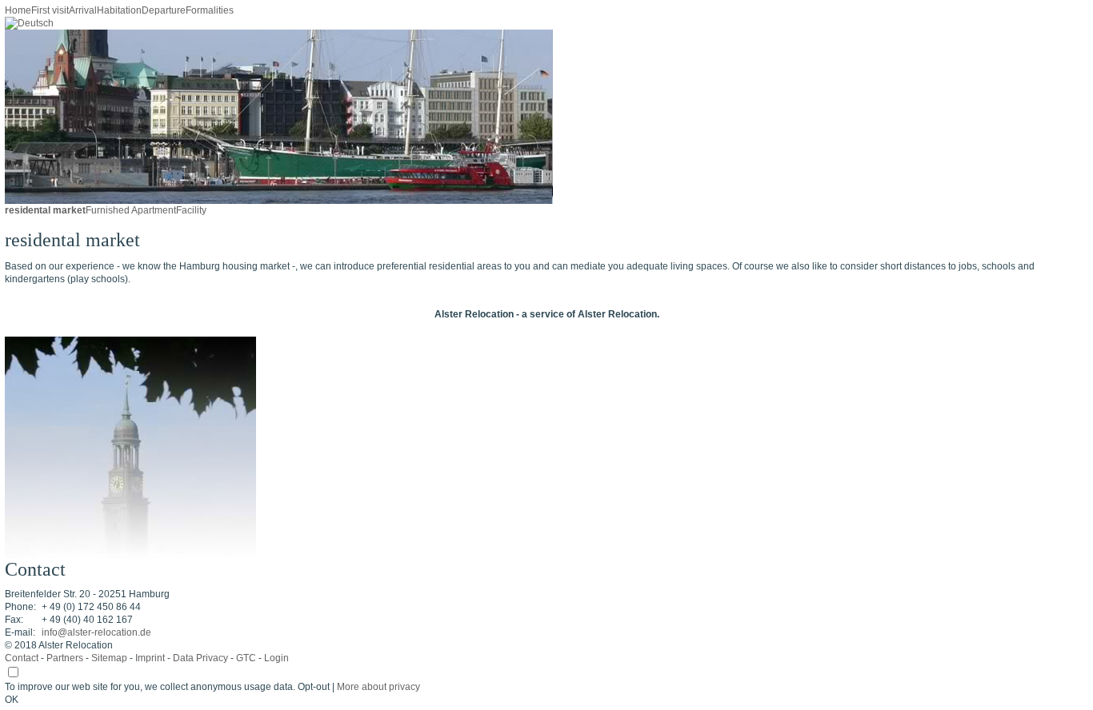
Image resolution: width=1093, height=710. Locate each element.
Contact (21, 658)
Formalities (210, 10)
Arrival (83, 10)
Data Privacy (200, 658)
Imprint (150, 658)
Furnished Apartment (131, 210)
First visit (50, 10)
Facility (191, 210)
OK (11, 699)
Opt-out (314, 686)
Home (18, 10)
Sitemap (109, 658)
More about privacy (378, 686)
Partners (64, 658)
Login (276, 658)
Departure (164, 10)
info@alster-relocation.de (96, 632)
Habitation (119, 10)
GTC (246, 658)
